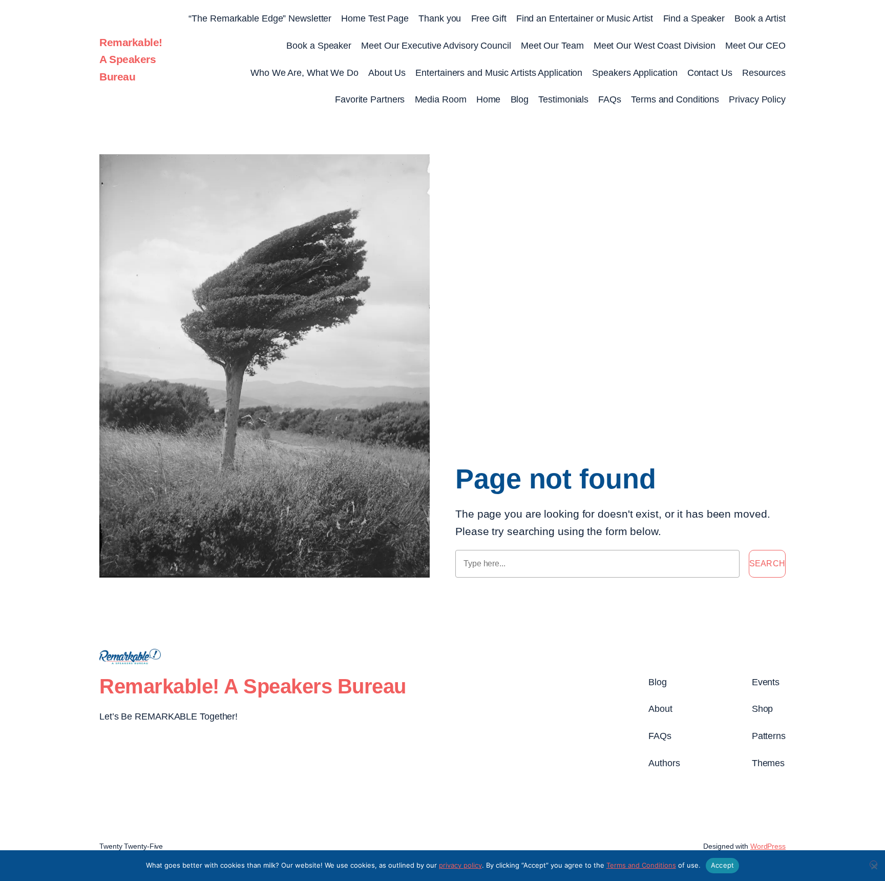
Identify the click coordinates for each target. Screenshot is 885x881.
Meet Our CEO (755, 45)
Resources (764, 73)
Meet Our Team (552, 45)
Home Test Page (375, 18)
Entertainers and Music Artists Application (498, 73)
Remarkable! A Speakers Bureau (130, 59)
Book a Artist (760, 18)
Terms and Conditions (675, 99)
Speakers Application (634, 73)
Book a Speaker (318, 45)
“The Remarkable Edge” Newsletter (259, 18)
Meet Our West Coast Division (654, 45)
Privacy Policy (757, 99)
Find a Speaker (694, 18)
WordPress (768, 846)
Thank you (439, 18)
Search (767, 563)
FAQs (609, 99)
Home (488, 99)
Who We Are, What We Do (304, 73)
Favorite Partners (370, 99)
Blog (520, 99)
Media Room (441, 99)
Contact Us (709, 73)
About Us (387, 73)
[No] (873, 864)
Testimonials (563, 99)
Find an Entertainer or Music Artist (585, 18)
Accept (722, 865)
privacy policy (460, 865)
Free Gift (489, 18)
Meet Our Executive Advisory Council (436, 45)
